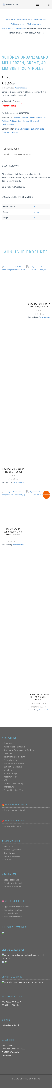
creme (17, 129)
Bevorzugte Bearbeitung (14, 756)
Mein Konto (9, 846)
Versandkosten (21, 88)
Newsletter (8, 859)
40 (35, 206)
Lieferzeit (8, 753)
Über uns (8, 743)
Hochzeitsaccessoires (13, 916)
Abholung (8, 770)
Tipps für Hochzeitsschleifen (16, 906)
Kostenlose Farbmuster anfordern (19, 750)
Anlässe (23, 24)
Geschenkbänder (19, 19)
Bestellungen (9, 853)
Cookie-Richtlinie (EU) (13, 790)
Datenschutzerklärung (13, 783)
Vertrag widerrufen (12, 826)
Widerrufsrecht (10, 777)
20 (35, 217)
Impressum (9, 787)
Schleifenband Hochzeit (28, 121)
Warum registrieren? (13, 849)
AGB (5, 780)
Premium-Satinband (13, 883)
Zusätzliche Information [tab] (17, 154)
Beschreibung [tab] (11, 149)
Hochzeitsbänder (11, 913)
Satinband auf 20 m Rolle (32, 129)
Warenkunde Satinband (14, 746)
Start (8, 19)
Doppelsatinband (11, 880)
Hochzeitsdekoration (13, 910)
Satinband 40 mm (10, 132)
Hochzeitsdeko (18, 28)
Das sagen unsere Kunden (15, 810)
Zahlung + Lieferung (13, 766)
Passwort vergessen (12, 856)
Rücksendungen (11, 773)
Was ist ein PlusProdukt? (14, 763)
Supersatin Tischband (13, 886)
